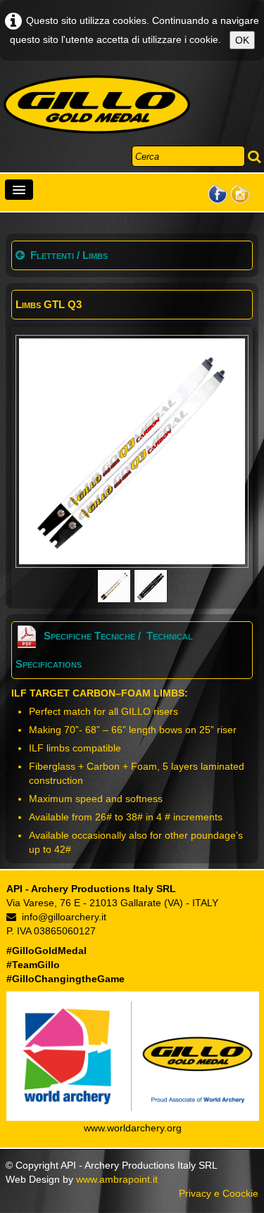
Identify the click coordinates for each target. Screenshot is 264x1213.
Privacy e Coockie (218, 1193)
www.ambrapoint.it (117, 1179)
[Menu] (19, 189)
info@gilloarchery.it (64, 916)
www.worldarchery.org (133, 1127)
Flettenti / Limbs (69, 255)
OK (242, 40)
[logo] (97, 104)
